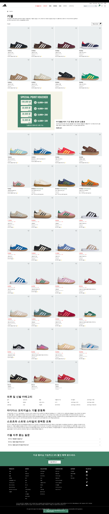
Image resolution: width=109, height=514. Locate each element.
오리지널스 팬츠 (90, 402)
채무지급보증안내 (78, 509)
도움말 (90, 3)
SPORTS (65, 6)
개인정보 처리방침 (45, 509)
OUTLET (45, 6)
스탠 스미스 (41, 402)
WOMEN (55, 6)
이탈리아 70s (58, 399)
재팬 (40, 399)
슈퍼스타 (25, 399)
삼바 (8, 399)
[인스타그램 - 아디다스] (93, 475)
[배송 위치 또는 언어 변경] (105, 4)
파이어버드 (57, 404)
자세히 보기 (59, 128)
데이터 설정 (33, 509)
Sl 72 (56, 402)
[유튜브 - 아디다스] (93, 485)
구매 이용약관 (39, 509)
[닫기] (44, 511)
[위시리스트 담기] (29, 28)
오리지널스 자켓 (90, 399)
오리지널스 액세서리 (91, 404)
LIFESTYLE (71, 6)
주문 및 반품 (95, 3)
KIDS (60, 6)
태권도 (24, 402)
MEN (50, 6)
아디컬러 (73, 399)
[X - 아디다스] (93, 478)
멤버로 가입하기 (100, 3)
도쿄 (24, 404)
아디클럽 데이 (38, 6)
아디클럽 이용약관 (64, 509)
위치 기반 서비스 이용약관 (55, 509)
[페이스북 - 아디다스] (93, 472)
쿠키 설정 (28, 509)
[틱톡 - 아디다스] (93, 482)
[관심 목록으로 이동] (101, 6)
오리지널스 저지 (74, 402)
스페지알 (9, 404)
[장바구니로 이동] (104, 6)
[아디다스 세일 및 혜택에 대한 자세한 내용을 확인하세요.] (54, 1)
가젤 (8, 402)
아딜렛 (40, 404)
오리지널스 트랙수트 (75, 404)
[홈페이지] (5, 5)
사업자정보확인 (72, 509)
